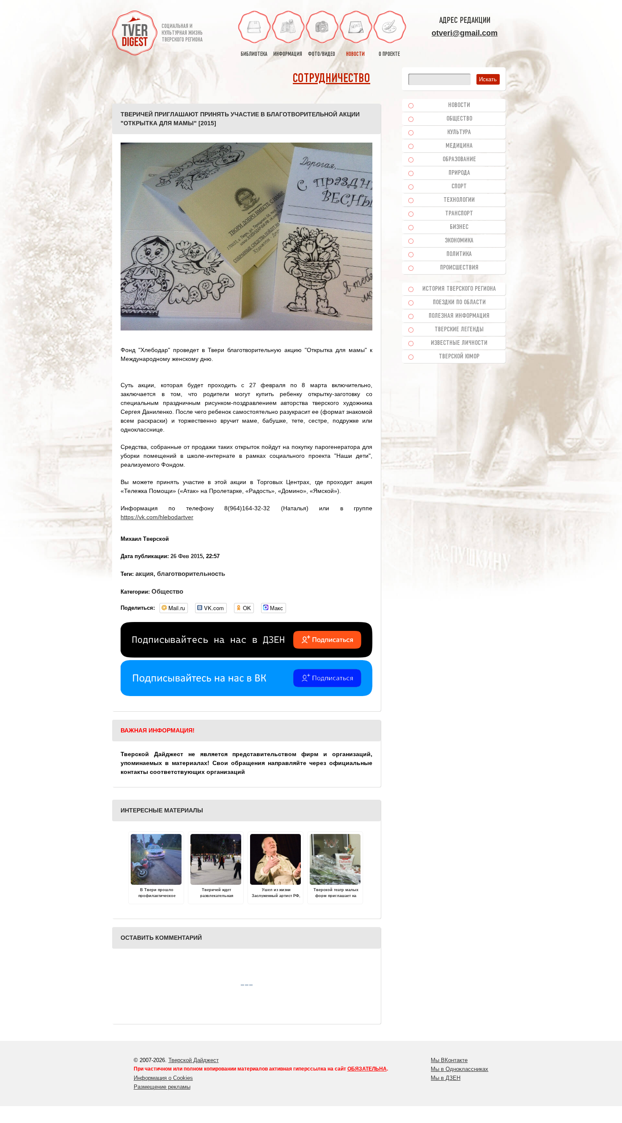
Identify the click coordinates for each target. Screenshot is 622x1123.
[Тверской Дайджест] (134, 34)
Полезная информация (459, 316)
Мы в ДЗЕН (445, 1078)
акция (144, 573)
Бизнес (459, 227)
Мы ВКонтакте (449, 1060)
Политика (459, 254)
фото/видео (321, 54)
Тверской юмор (459, 357)
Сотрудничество (331, 79)
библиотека (254, 54)
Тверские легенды (459, 330)
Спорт (459, 187)
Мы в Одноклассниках (459, 1069)
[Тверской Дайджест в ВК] (246, 694)
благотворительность (191, 573)
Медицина (459, 146)
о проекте (389, 54)
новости (355, 54)
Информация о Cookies (163, 1078)
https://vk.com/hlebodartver (157, 517)
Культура (459, 132)
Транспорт (459, 214)
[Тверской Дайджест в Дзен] (246, 655)
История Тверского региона (459, 289)
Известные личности (459, 343)
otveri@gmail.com (465, 33)
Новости (459, 105)
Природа (459, 173)
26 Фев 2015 (187, 556)
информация (287, 54)
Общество (167, 591)
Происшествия (459, 268)
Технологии (459, 200)
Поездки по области (459, 303)
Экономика (459, 241)
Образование (459, 159)
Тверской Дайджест (193, 1060)
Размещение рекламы (162, 1087)
